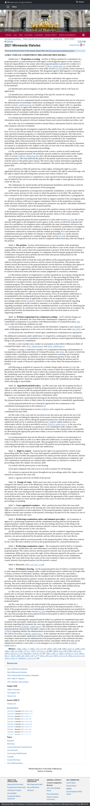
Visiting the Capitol (14, 790)
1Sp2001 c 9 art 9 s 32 (32, 653)
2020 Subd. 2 (11, 719)
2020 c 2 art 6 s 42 (25, 729)
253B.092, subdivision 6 (31, 626)
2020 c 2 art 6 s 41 (26, 727)
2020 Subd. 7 (11, 734)
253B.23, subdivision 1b (55, 66)
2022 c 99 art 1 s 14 (26, 714)
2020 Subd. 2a (11, 721)
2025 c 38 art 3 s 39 (26, 711)
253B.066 (9, 42)
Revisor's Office (50, 35)
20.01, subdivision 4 (34, 346)
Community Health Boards (17, 753)
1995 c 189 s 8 (11, 651)
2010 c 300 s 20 (17, 656)
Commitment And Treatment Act (19, 747)
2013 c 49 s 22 (46, 656)
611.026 (59, 68)
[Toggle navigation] (8, 7)
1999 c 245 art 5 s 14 (13, 653)
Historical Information (15, 784)
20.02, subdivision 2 (56, 346)
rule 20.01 (76, 329)
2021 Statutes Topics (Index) (17, 682)
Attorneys (11, 744)
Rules (21, 35)
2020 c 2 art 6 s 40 (26, 724)
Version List (11, 696)
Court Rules (28, 35)
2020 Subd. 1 (11, 716)
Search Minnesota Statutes (17, 669)
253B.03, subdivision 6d (21, 105)
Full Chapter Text (13, 693)
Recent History (12, 708)
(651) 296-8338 (52, 788)
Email (49, 791)
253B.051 (45, 409)
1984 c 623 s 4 (68, 649)
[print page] (83, 35)
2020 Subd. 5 (11, 732)
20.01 (62, 352)
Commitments (12, 750)
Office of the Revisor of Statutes (30, 30)
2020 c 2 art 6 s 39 (26, 721)
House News (71, 783)
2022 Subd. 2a (11, 714)
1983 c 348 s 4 (53, 649)
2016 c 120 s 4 (11, 658)
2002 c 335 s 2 (52, 653)
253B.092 (31, 301)
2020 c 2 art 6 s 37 (25, 716)
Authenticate (74, 45)
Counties (10, 757)
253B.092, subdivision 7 (33, 634)
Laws (15, 35)
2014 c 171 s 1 (59, 656)
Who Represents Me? (35, 784)
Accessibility (12, 793)
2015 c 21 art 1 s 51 (76, 656)
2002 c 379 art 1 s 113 (68, 653)
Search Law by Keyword (67, 35)
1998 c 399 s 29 (74, 651)
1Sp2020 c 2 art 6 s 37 (27, 658)
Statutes (8, 35)
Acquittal (10, 741)
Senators (30, 790)
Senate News (71, 786)
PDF (83, 45)
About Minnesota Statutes (17, 672)
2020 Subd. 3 (11, 729)
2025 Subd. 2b (11, 711)
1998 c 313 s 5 (59, 651)
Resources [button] (12, 663)
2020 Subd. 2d (11, 727)
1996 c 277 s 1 (24, 651)
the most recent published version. (62, 51)
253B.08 (81, 42)
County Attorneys (13, 760)
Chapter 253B (57, 39)
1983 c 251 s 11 (36, 649)
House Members (33, 787)
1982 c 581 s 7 (23, 649)
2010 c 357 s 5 (31, 656)
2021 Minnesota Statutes (13, 39)
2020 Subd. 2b (11, 724)
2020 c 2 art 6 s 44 (25, 734)
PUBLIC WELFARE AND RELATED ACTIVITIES (37, 39)
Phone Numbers (53, 794)
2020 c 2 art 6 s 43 (25, 732)
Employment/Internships (16, 787)
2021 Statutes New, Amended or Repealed (23, 675)
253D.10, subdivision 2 (57, 424)
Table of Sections (13, 690)
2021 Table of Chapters (16, 679)
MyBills (69, 789)
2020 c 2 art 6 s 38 (25, 719)
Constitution (38, 35)
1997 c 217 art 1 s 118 (34, 564)
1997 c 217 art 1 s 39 (40, 651)
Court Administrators (15, 763)
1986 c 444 (79, 649)
